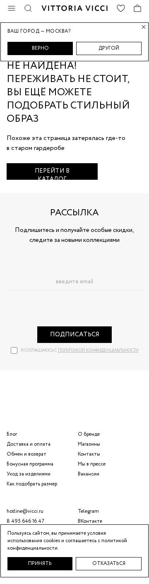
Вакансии (88, 474)
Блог (12, 434)
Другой (109, 48)
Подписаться (74, 334)
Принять (40, 563)
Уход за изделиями (28, 474)
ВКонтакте (90, 521)
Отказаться (108, 563)
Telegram (88, 511)
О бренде (89, 434)
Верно (40, 48)
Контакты (89, 454)
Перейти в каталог (52, 173)
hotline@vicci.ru (25, 511)
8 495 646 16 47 (25, 521)
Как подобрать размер (32, 483)
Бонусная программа (30, 464)
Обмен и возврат (26, 454)
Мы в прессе (92, 464)
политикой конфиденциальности (98, 351)
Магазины (89, 444)
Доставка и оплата (28, 444)
